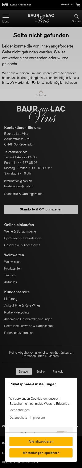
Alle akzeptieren (41, 441)
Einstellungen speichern (41, 453)
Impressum (37, 417)
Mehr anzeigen (19, 410)
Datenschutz (18, 417)
